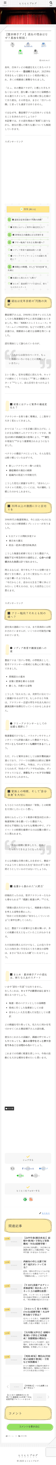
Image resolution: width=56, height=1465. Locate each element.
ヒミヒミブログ (28, 3)
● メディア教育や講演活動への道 (25, 249)
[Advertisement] (28, 172)
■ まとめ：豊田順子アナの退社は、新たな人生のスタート (28, 285)
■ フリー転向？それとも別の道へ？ (28, 242)
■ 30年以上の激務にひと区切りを (28, 234)
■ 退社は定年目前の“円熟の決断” (27, 219)
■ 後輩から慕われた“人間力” (23, 277)
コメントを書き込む (29, 1426)
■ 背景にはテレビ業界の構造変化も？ (27, 227)
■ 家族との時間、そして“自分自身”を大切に (27, 268)
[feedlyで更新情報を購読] (25, 1199)
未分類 (10, 1108)
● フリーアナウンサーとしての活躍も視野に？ (28, 257)
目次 (26, 209)
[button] (35, 52)
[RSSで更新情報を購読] (31, 1199)
